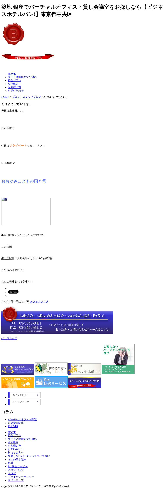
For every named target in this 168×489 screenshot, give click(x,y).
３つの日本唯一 (17, 459)
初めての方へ (16, 452)
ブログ (16, 96)
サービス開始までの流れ (22, 77)
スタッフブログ (32, 96)
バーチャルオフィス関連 (22, 419)
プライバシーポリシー (21, 476)
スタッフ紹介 (16, 469)
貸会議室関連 (16, 422)
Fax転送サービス (18, 466)
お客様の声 (14, 87)
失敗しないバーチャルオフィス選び (29, 456)
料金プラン (14, 80)
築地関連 (13, 426)
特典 (10, 463)
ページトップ (9, 338)
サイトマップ (16, 480)
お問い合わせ (16, 90)
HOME (12, 73)
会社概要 (13, 83)
